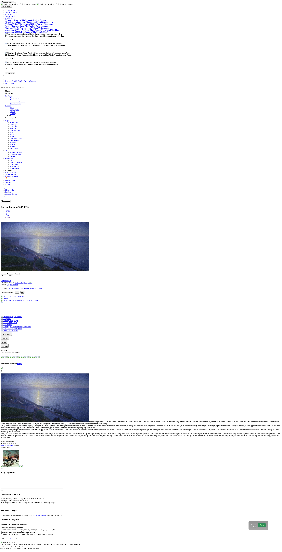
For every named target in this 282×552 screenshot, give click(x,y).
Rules (10, 548)
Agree (262, 525)
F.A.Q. (7, 546)
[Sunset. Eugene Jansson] (45, 270)
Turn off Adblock (7, 445)
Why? (19, 364)
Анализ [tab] (8, 217)
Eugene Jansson (12, 285)
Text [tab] (7, 215)
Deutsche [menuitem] (33, 81)
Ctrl (17, 292)
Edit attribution (6, 281)
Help (3, 546)
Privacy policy (27, 548)
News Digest (10, 73)
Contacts (20, 546)
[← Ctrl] (19, 300)
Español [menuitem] (20, 81)
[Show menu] (15, 2)
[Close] (22, 87)
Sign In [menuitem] (7, 83)
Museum (9, 92)
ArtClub (11, 117)
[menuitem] (38, 81)
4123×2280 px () (23, 283)
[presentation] (143, 219)
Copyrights (36, 548)
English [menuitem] (14, 81)
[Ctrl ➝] (11, 317)
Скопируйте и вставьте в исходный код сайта (18, 530)
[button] (11, 10)
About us (13, 546)
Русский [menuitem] (8, 81)
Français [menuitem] (27, 81)
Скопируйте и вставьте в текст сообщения (17, 534)
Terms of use (17, 548)
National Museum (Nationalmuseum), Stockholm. (25, 288)
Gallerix (10, 538)
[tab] (7, 211)
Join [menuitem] (12, 83)
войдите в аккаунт (39, 515)
